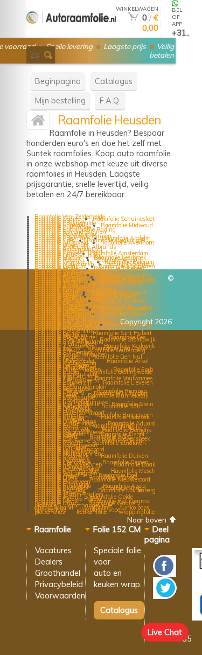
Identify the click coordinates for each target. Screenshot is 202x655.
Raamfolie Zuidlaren (119, 443)
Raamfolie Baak (135, 464)
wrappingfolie (137, 511)
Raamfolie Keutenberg (116, 350)
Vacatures (53, 550)
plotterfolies (49, 511)
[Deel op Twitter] (165, 596)
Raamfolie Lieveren (128, 382)
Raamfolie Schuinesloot (124, 218)
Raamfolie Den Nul (117, 356)
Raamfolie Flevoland (115, 283)
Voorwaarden (60, 595)
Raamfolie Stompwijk (128, 339)
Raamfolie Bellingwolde (121, 371)
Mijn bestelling (60, 100)
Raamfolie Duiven (124, 455)
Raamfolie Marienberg (127, 490)
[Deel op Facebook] (164, 574)
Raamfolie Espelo (114, 296)
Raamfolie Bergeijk (126, 430)
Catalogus (114, 81)
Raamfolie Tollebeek (119, 268)
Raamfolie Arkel (128, 361)
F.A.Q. (110, 100)
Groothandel (57, 573)
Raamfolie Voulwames (123, 378)
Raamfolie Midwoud (127, 225)
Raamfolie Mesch (133, 471)
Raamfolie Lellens (122, 313)
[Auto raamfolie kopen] (71, 33)
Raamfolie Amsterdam (119, 253)
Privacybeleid (59, 584)
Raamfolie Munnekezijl (118, 395)
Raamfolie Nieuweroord (119, 479)
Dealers (48, 561)
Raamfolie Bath (122, 406)
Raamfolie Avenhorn (127, 242)
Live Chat (165, 632)
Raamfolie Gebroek (125, 417)
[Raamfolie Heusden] (38, 122)
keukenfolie (91, 511)
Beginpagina (58, 81)
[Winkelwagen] (133, 17)
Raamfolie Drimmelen (124, 309)
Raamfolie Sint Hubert (122, 333)
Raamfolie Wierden (121, 300)
